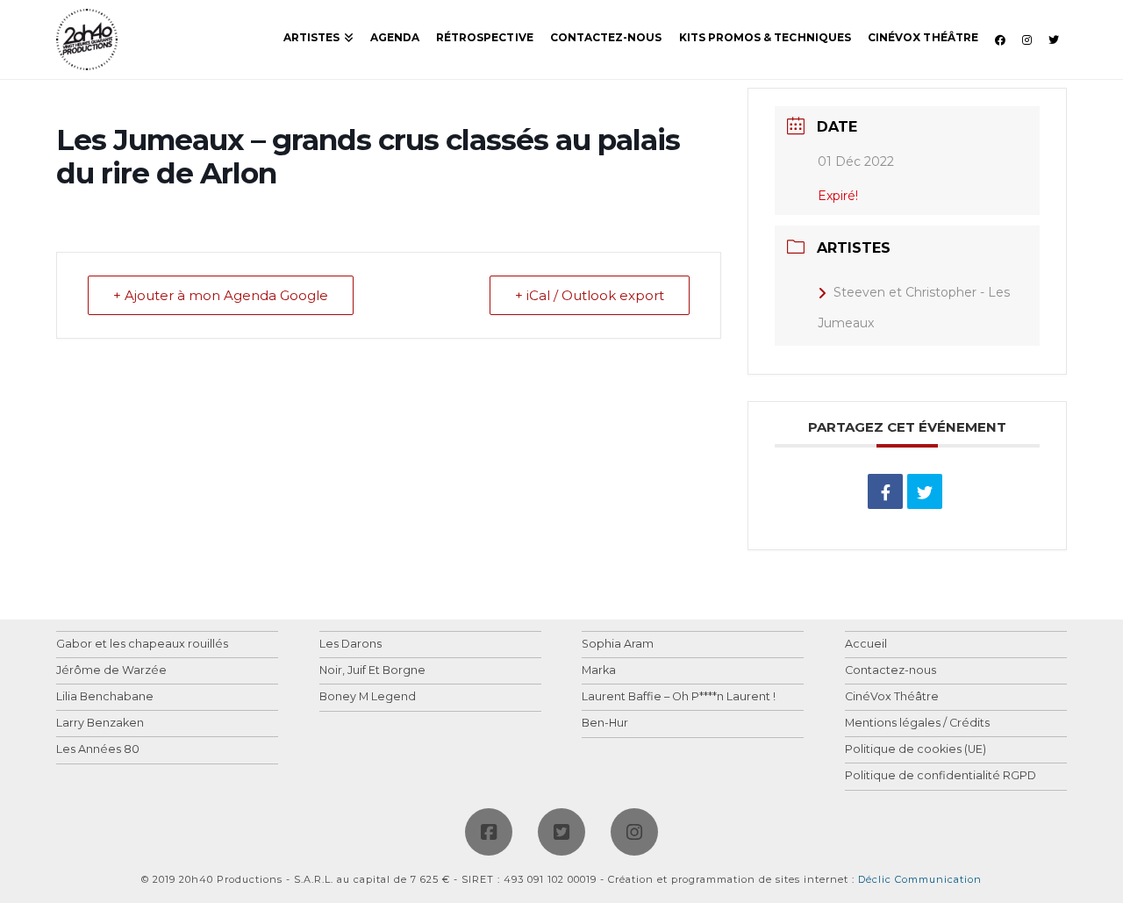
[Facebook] (488, 832)
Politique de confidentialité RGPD (940, 776)
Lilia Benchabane (105, 697)
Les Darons (350, 644)
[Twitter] (561, 832)
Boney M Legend (367, 697)
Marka (599, 671)
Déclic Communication (920, 879)
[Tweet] (924, 491)
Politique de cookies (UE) (915, 750)
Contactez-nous (890, 671)
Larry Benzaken (100, 723)
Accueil (866, 644)
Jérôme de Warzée (111, 671)
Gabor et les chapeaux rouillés (142, 644)
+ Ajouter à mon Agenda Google (220, 295)
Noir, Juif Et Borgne (372, 671)
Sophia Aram (618, 644)
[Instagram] (634, 832)
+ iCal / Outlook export (589, 295)
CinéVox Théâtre (892, 697)
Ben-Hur (605, 723)
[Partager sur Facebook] (885, 491)
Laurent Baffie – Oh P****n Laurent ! (679, 697)
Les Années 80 (97, 750)
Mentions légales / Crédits (917, 723)
